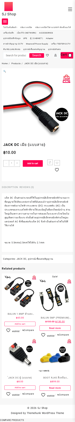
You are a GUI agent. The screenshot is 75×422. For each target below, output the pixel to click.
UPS (25, 38)
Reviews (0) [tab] (26, 187)
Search (36, 55)
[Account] (55, 55)
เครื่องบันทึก (8, 33)
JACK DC (22, 259)
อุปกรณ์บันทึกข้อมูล (11, 38)
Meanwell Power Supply (37, 44)
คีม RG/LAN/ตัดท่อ (11, 49)
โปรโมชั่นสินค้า (10, 27)
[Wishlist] (47, 55)
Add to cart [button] (20, 324)
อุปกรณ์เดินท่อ (54, 49)
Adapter (49, 38)
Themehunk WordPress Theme (45, 413)
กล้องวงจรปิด (26, 27)
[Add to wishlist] (57, 163)
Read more (55, 328)
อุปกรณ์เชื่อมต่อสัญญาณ (34, 49)
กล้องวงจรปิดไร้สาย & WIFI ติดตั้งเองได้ (53, 27)
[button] (4, 71)
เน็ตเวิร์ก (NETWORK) (26, 33)
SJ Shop (9, 14)
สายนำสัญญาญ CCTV (13, 44)
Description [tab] (10, 187)
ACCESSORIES (46, 33)
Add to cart (32, 163)
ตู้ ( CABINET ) (36, 38)
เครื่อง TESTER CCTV (60, 44)
